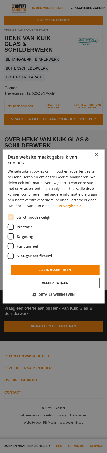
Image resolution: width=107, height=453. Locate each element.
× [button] (96, 155)
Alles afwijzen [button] (55, 283)
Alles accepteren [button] (55, 270)
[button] (53, 295)
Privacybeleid (70, 206)
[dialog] (54, 226)
